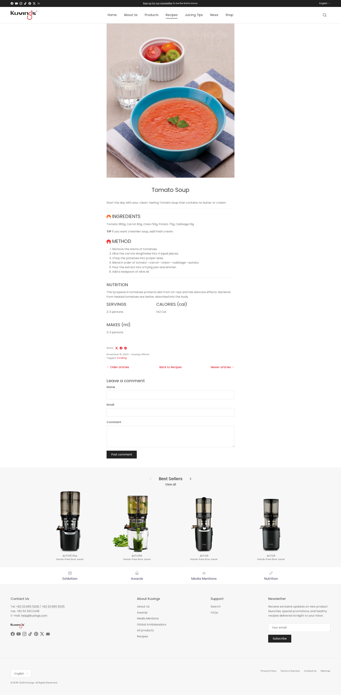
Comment (114, 422)
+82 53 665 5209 (27, 606)
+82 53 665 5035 (53, 606)
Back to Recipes (170, 367)
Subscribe (280, 638)
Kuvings (29, 682)
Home (112, 15)
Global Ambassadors (151, 624)
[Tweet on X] (116, 348)
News (214, 15)
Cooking (122, 358)
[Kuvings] (24, 15)
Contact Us (310, 671)
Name (111, 387)
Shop (229, 15)
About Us (130, 15)
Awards (142, 613)
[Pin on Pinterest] (125, 348)
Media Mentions (148, 618)
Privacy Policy (268, 671)
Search (216, 606)
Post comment (121, 454)
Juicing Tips (194, 15)
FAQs (214, 613)
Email (110, 405)
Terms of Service (290, 671)
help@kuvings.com (34, 616)
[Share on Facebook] (121, 348)
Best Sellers (170, 478)
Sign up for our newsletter (157, 3)
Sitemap (325, 671)
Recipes (172, 15)
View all (170, 484)
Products (151, 15)
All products (145, 630)
